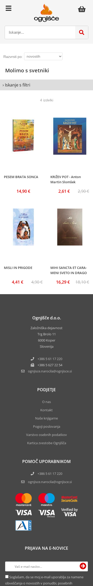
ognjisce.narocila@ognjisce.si (50, 481)
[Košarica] (83, 9)
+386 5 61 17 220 (49, 358)
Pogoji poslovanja (46, 426)
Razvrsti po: (13, 57)
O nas (46, 401)
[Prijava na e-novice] (83, 566)
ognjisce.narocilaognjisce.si (50, 371)
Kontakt (46, 410)
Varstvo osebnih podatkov (46, 434)
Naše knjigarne (46, 418)
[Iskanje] (81, 32)
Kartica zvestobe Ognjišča (46, 443)
